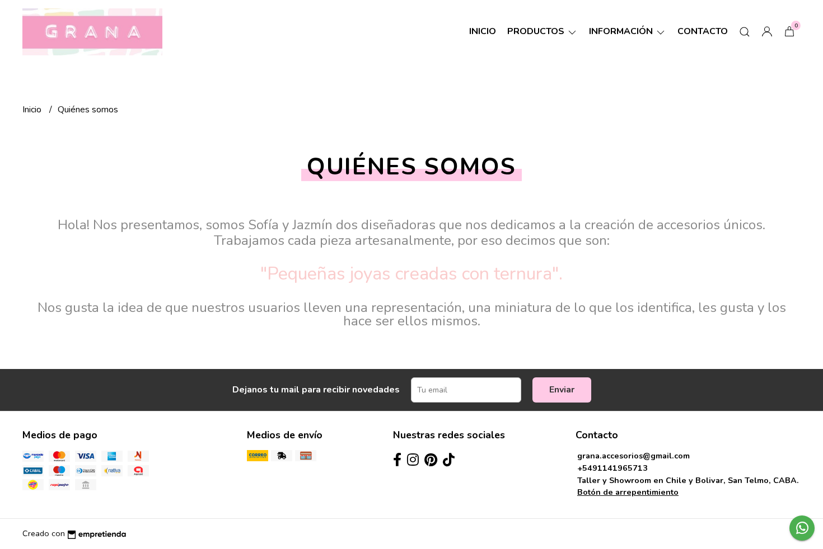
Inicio (482, 31)
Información (622, 31)
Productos (537, 31)
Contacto (702, 31)
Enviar (561, 390)
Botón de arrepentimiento (628, 492)
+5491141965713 (612, 468)
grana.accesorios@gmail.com (633, 455)
